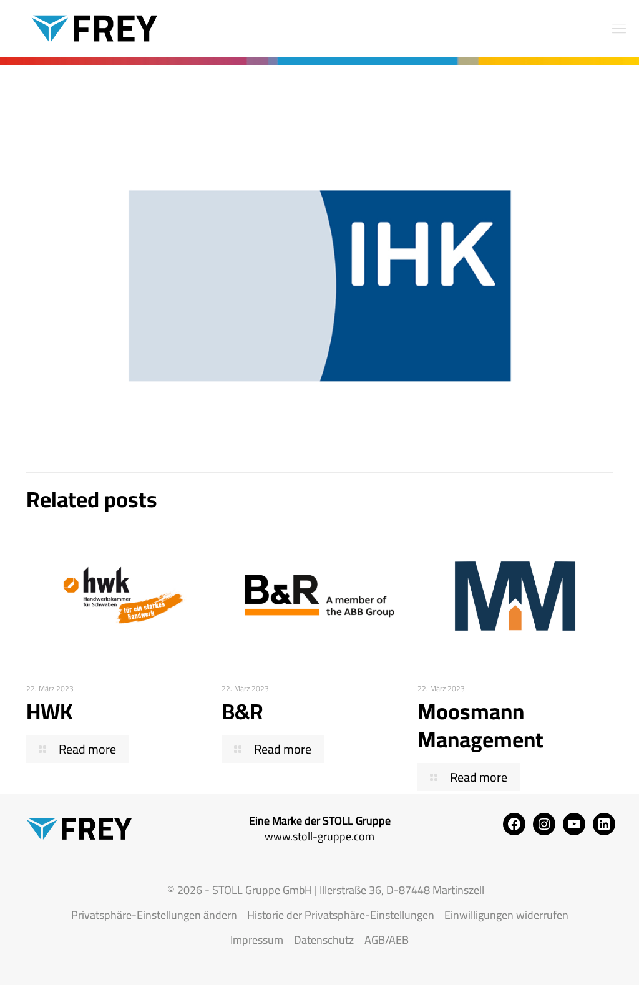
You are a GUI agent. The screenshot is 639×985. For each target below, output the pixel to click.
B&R (242, 711)
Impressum (256, 939)
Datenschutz (324, 939)
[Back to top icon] (579, 959)
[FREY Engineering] (87, 28)
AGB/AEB (386, 939)
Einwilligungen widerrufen (506, 915)
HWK (49, 711)
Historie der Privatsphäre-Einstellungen (340, 915)
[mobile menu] (619, 28)
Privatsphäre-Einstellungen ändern (154, 915)
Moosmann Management (480, 725)
